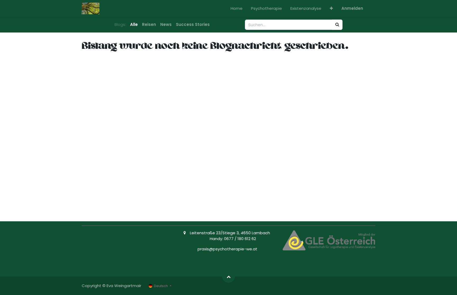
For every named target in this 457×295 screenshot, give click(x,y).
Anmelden (352, 8)
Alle (134, 24)
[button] (331, 8)
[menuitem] (236, 8)
